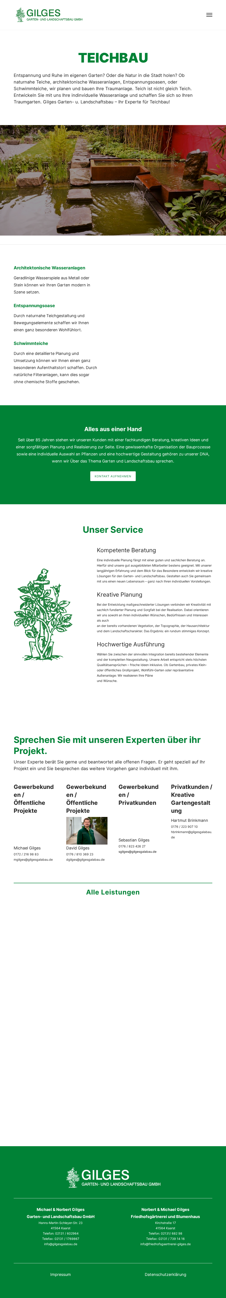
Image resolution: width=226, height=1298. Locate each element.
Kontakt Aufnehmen (113, 476)
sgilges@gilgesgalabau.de (137, 851)
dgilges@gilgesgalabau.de (85, 859)
